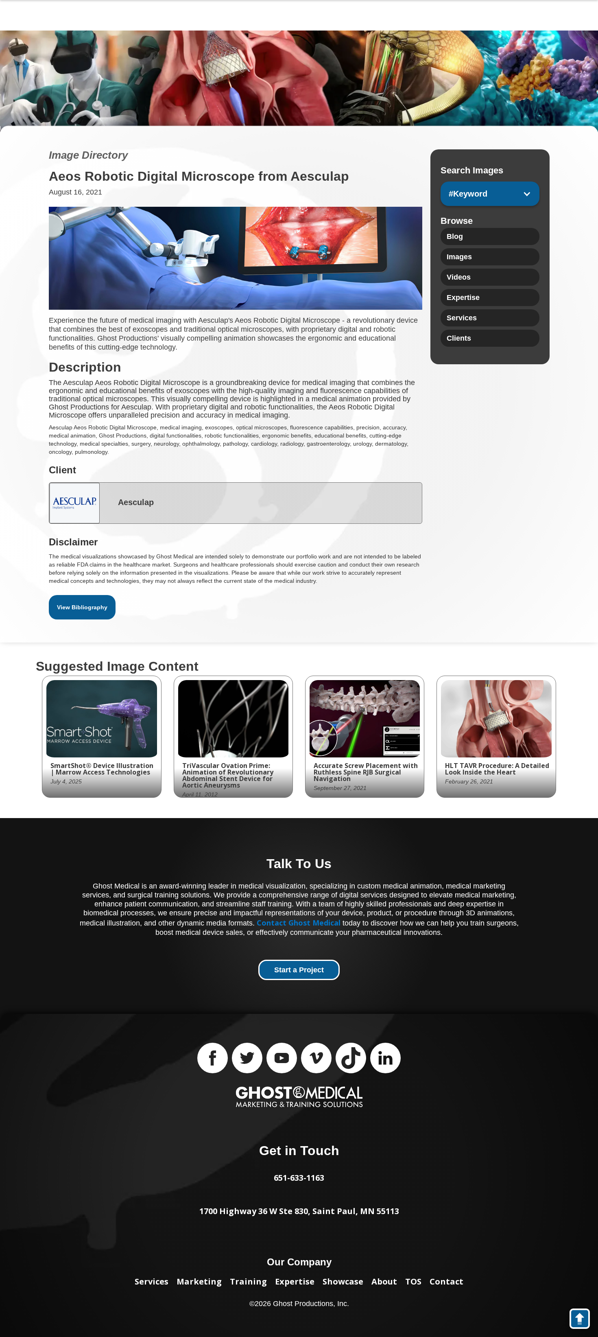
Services (151, 1281)
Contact (446, 1281)
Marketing (199, 1281)
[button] (490, 194)
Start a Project (299, 970)
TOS (413, 1281)
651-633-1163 (299, 1177)
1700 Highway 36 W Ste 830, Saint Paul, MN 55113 (299, 1211)
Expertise (294, 1281)
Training (248, 1281)
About (384, 1281)
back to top (583, 1320)
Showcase (343, 1281)
